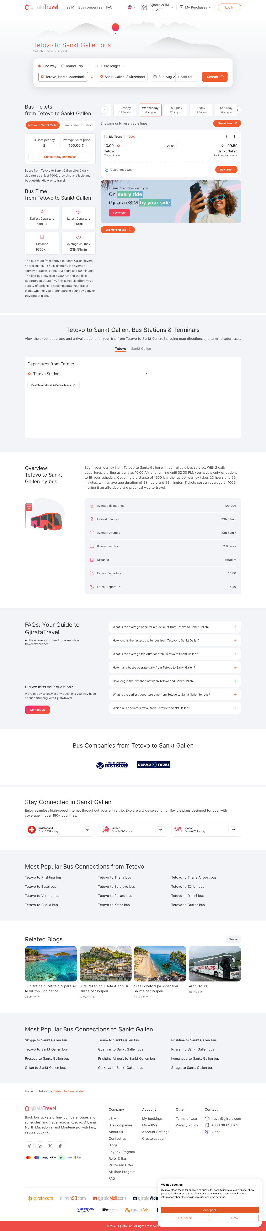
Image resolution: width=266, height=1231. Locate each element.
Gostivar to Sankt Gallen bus (120, 1049)
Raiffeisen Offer (121, 1165)
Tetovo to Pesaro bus (115, 896)
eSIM (70, 7)
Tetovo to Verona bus (42, 896)
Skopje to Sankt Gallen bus (46, 1040)
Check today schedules (60, 156)
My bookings (152, 1118)
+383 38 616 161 (224, 1125)
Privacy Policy (187, 1125)
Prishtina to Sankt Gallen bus (194, 1040)
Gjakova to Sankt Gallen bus (120, 1067)
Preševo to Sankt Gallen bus (47, 1058)
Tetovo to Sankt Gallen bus (46, 1049)
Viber (215, 1132)
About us (116, 1132)
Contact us (37, 709)
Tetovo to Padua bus (41, 905)
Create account (154, 1138)
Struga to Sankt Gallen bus (192, 1067)
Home (29, 1091)
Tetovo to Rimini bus (187, 896)
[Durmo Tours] (153, 764)
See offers (119, 212)
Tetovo (120, 348)
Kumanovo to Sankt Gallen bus (195, 1058)
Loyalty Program (122, 1152)
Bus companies (90, 7)
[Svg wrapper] (40, 1198)
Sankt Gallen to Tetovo (78, 125)
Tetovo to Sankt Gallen (42, 125)
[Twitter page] (50, 1146)
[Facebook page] (29, 1146)
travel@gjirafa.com (226, 1118)
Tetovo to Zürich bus (187, 886)
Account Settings (155, 1132)
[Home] (41, 7)
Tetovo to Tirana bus (114, 877)
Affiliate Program (122, 1172)
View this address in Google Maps (51, 385)
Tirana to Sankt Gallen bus (119, 1040)
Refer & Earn (118, 1158)
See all (233, 939)
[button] (175, 627)
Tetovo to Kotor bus (114, 905)
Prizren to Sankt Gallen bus (192, 1049)
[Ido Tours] (112, 764)
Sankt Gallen (141, 348)
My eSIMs (149, 1125)
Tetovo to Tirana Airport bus (193, 877)
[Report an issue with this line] (228, 136)
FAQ (109, 7)
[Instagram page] (40, 1146)
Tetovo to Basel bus (40, 886)
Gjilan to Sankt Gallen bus (45, 1067)
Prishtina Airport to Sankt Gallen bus (127, 1058)
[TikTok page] (60, 1146)
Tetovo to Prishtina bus (43, 877)
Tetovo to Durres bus (188, 905)
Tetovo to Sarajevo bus (116, 886)
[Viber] (207, 1131)
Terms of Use (186, 1118)
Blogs (113, 1145)
